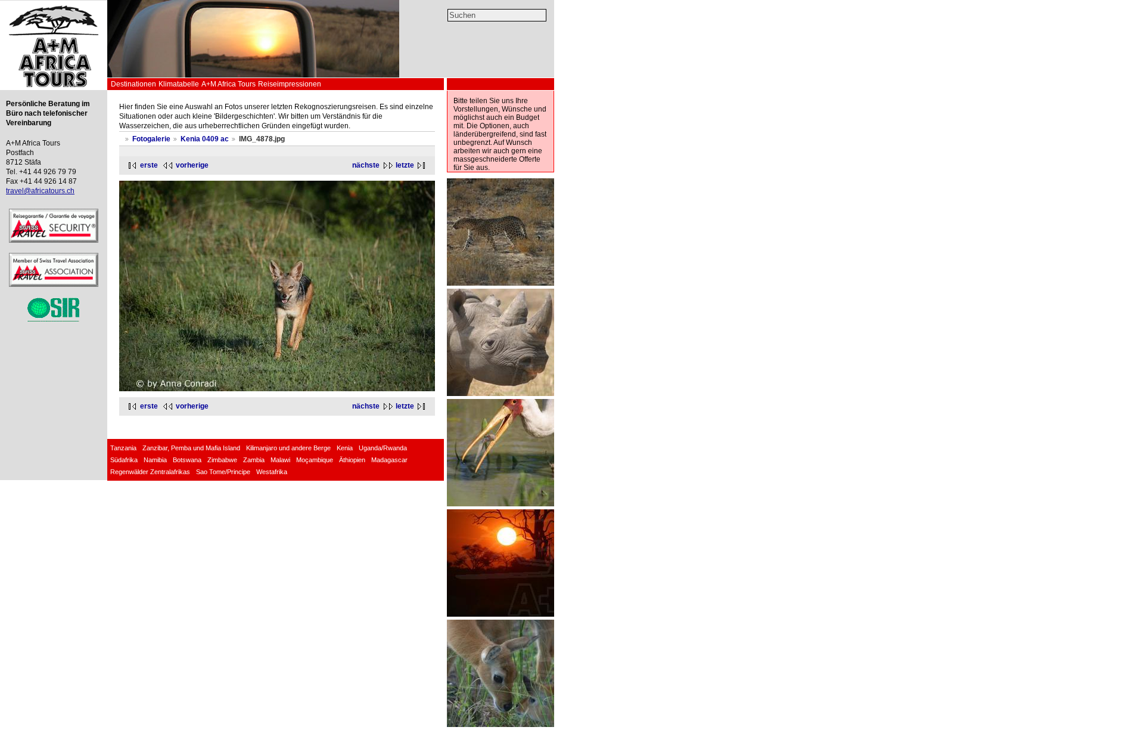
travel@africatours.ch (40, 191)
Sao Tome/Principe (223, 471)
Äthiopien (352, 459)
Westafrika (271, 471)
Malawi (280, 459)
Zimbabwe (222, 459)
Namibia (155, 459)
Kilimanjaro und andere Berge (288, 447)
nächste (366, 165)
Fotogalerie (151, 139)
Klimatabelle (178, 84)
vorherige (192, 165)
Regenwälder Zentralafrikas (150, 471)
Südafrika (124, 459)
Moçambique (314, 459)
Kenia (345, 447)
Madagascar (389, 459)
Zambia (254, 459)
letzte (405, 165)
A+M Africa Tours (228, 84)
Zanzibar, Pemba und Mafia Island (191, 447)
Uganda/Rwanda (383, 447)
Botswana (187, 459)
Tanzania (123, 447)
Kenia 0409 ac (205, 139)
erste (149, 165)
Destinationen (133, 84)
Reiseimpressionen (289, 84)
